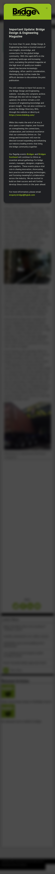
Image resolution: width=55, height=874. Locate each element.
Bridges (30, 154)
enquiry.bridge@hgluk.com (22, 194)
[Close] (47, 8)
